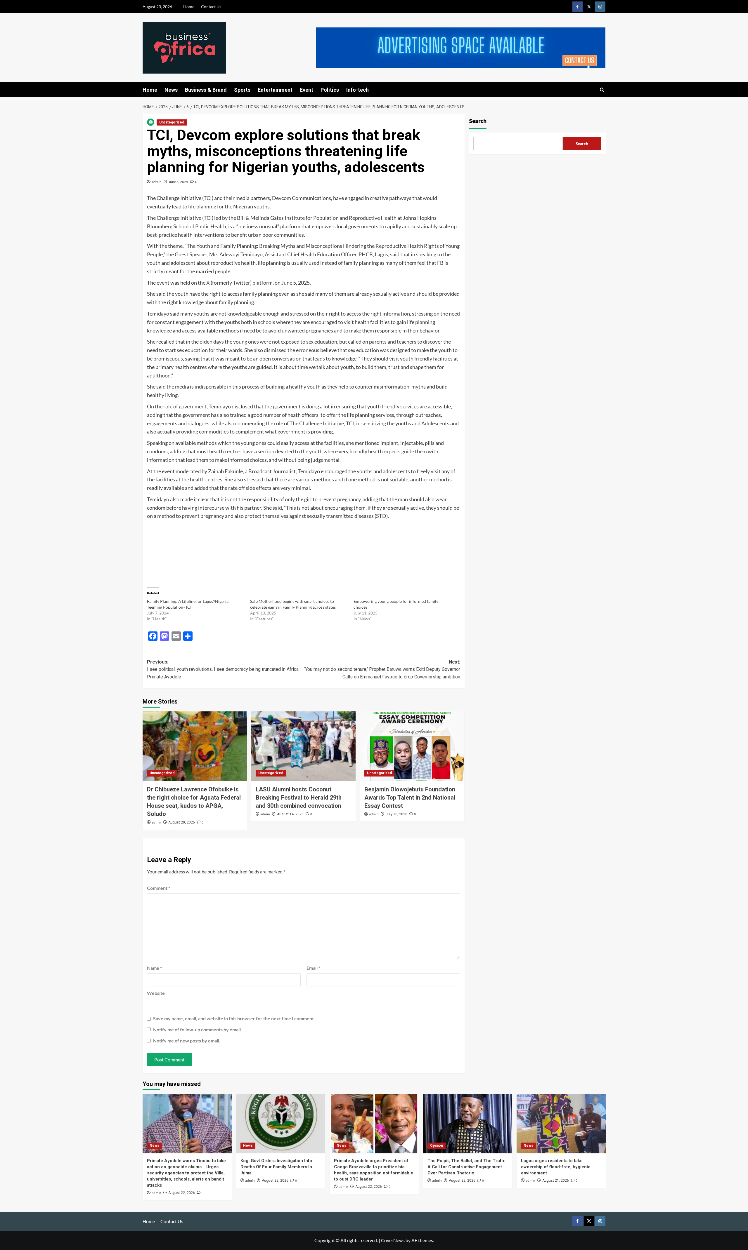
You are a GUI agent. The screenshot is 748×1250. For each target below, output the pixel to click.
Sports (242, 90)
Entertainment (275, 90)
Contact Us (211, 6)
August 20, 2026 (181, 822)
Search (477, 121)
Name (154, 968)
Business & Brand (206, 90)
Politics (330, 90)
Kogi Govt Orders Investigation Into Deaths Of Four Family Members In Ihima (276, 1167)
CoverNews (393, 1240)
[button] (602, 90)
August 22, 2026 (181, 1193)
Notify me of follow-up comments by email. (197, 1029)
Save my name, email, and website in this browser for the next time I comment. (234, 1018)
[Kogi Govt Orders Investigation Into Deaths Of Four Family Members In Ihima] (280, 1123)
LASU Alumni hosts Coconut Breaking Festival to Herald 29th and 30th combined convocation (299, 797)
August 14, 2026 (290, 814)
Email (313, 968)
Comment (158, 888)
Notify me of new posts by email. (186, 1040)
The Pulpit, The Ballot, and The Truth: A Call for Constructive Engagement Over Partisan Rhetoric (466, 1167)
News (171, 90)
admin (157, 182)
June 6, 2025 (178, 182)
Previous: (224, 669)
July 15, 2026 (396, 814)
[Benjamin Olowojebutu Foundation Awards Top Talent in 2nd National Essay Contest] (412, 746)
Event (306, 90)
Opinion (436, 1145)
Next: (382, 669)
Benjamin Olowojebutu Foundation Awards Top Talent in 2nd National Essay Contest (409, 797)
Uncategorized (171, 122)
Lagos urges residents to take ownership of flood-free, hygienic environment (556, 1167)
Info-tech (357, 90)
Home (188, 6)
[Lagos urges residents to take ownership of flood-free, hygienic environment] (561, 1123)
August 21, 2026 (555, 1180)
